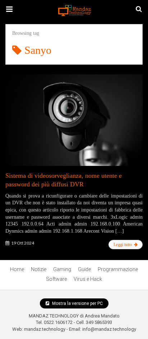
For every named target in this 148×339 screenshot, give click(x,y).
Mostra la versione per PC (77, 303)
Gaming (62, 269)
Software (56, 279)
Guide (84, 269)
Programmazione (118, 269)
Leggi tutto (123, 244)
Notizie (38, 269)
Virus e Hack (88, 279)
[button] (9, 9)
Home (17, 269)
